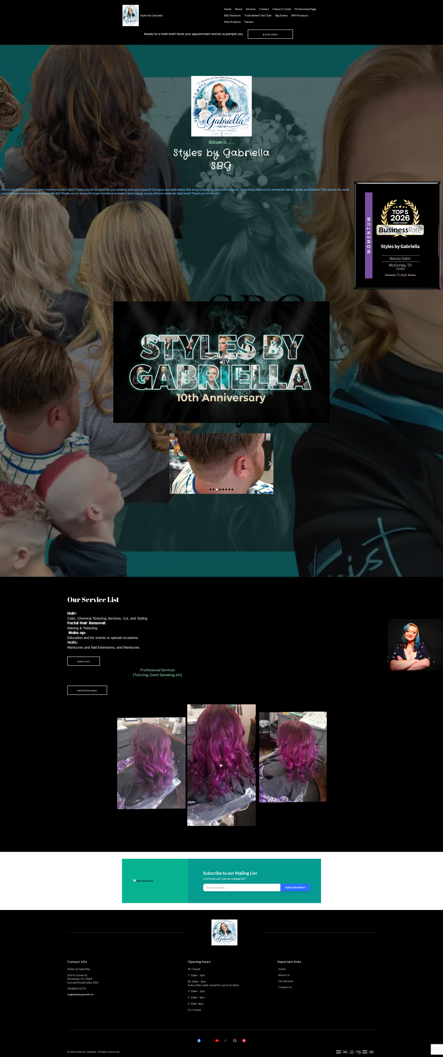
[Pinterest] (243, 1040)
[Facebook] (199, 1040)
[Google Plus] (234, 1040)
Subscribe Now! (295, 887)
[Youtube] (217, 1040)
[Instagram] (208, 1040)
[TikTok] (226, 1040)
